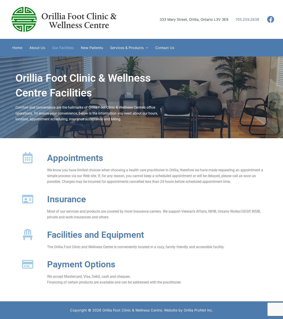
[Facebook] (270, 19)
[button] (146, 48)
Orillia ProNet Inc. (198, 310)
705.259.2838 (247, 19)
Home (17, 47)
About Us (37, 47)
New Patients (92, 47)
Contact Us (164, 47)
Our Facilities (63, 47)
